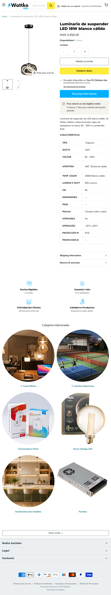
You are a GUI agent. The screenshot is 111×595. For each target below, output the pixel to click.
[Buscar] (51, 5)
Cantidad (64, 45)
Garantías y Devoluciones (66, 583)
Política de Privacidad (89, 583)
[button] (7, 84)
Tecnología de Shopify (55, 589)
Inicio (4, 16)
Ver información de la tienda (74, 87)
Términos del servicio (22, 583)
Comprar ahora (84, 70)
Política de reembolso (43, 583)
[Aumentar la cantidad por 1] (85, 51)
